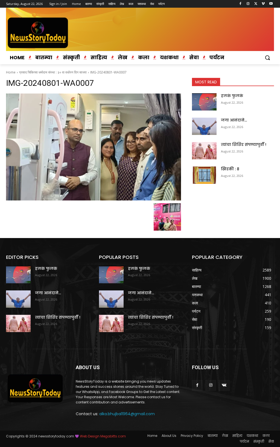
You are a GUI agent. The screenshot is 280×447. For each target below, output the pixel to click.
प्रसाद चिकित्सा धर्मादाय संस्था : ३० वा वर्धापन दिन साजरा (53, 72)
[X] (256, 4)
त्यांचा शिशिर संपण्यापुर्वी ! (243, 144)
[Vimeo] (263, 4)
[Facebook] (240, 4)
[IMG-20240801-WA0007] (93, 147)
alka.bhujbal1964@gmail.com (127, 414)
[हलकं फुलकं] (204, 102)
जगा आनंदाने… (234, 120)
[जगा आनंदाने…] (204, 126)
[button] (267, 57)
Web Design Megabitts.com (102, 436)
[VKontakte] (224, 385)
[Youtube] (271, 4)
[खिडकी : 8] (204, 175)
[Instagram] (248, 4)
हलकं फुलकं (232, 95)
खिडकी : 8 (230, 169)
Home (11, 72)
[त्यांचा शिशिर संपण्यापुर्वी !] (204, 150)
